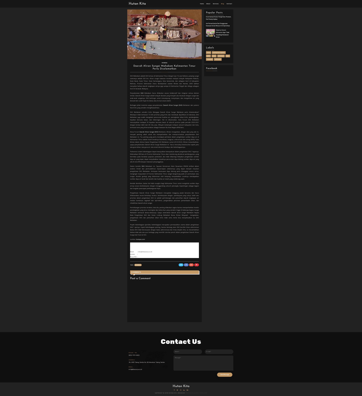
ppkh (227, 56)
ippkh (208, 56)
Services (216, 3)
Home (202, 3)
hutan (208, 52)
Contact (229, 3)
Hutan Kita (137, 3)
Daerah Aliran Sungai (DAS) (173, 105)
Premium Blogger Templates (196, 393)
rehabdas (164, 63)
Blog (222, 3)
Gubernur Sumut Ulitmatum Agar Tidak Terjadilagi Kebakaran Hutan (222, 33)
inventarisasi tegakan (219, 52)
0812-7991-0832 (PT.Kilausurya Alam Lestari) (152, 257)
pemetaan (221, 56)
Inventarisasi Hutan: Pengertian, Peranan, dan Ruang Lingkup (218, 18)
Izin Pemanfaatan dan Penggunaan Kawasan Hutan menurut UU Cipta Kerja (218, 25)
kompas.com (140, 239)
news (214, 56)
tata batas (218, 59)
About (208, 3)
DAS (142, 93)
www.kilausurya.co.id (145, 254)
